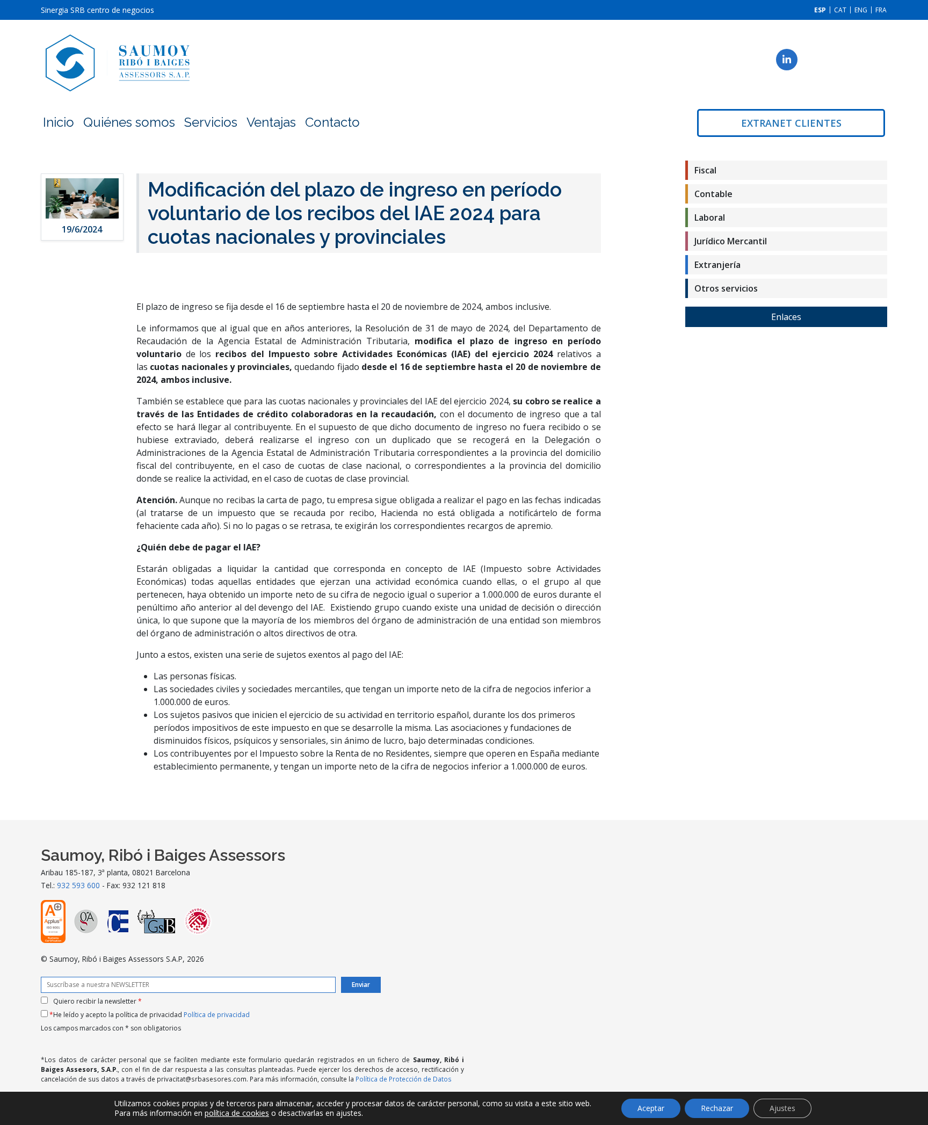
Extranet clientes (791, 123)
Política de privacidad (217, 1014)
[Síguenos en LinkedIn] (787, 59)
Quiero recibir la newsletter (97, 1001)
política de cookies (237, 1113)
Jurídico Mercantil (730, 241)
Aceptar (650, 1108)
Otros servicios (726, 288)
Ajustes (782, 1108)
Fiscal (705, 170)
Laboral (709, 217)
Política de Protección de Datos (404, 1079)
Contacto (332, 122)
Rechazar (717, 1108)
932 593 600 (78, 885)
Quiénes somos (129, 122)
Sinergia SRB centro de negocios (97, 10)
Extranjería (717, 265)
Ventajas (271, 122)
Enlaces (786, 317)
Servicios (210, 122)
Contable (713, 194)
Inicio (58, 122)
